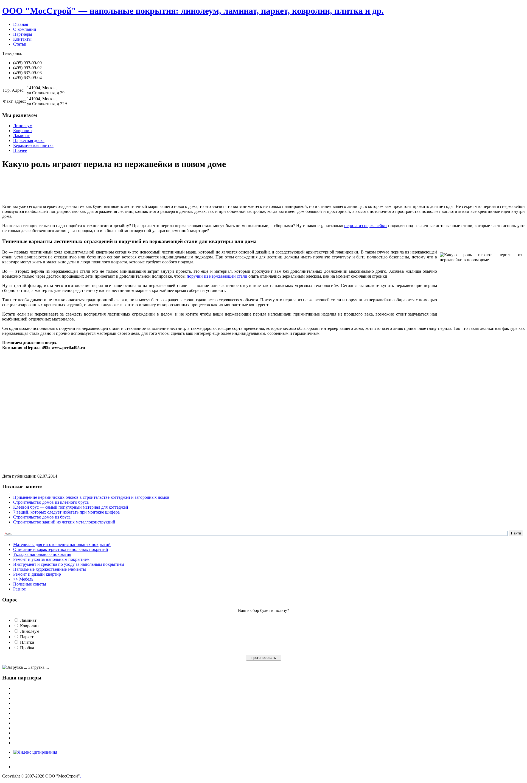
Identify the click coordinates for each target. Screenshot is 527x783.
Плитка (27, 642)
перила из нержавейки (365, 225)
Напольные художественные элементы (49, 569)
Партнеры (22, 34)
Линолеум (22, 125)
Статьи (19, 44)
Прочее (20, 150)
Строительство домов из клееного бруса (51, 502)
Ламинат (21, 135)
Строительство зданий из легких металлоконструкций (64, 522)
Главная (20, 24)
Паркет (26, 636)
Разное (19, 589)
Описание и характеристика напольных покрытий (60, 549)
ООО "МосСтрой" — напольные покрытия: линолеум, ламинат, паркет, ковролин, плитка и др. (193, 11)
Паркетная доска (28, 140)
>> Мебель (23, 579)
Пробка (27, 647)
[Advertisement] (102, 187)
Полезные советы (29, 584)
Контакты (22, 39)
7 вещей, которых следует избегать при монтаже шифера (66, 512)
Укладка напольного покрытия (42, 554)
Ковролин (22, 130)
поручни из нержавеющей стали (217, 276)
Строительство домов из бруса (42, 517)
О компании (24, 29)
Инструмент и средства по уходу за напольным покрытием (68, 564)
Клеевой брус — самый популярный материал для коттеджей (70, 507)
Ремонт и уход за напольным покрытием (51, 559)
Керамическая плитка (33, 145)
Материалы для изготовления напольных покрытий (62, 544)
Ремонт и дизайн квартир (37, 574)
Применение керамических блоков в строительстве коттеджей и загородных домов (91, 497)
